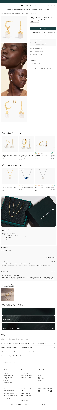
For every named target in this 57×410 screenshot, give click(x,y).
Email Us (40, 377)
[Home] (28, 5)
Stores (39, 375)
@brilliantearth (11, 286)
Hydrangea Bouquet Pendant (26, 187)
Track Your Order (24, 372)
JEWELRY (41, 9)
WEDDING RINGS (21, 9)
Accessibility (23, 398)
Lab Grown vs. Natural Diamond (10, 392)
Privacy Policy (34, 404)
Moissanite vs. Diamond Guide (10, 393)
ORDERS (23, 369)
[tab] (28, 311)
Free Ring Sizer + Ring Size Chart (10, 395)
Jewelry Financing (24, 392)
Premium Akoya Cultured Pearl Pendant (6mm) (42, 189)
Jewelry (5, 13)
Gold (16, 13)
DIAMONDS (28, 9)
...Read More (51, 278)
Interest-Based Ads (42, 404)
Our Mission (6, 373)
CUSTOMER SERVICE (25, 386)
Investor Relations (7, 398)
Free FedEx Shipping (8, 237)
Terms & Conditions (26, 404)
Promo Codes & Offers (26, 395)
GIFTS (45, 9)
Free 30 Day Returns (8, 239)
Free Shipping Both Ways (26, 375)
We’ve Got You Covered (26, 388)
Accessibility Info (24, 400)
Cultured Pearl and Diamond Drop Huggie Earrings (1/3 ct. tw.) (26, 157)
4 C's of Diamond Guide (8, 390)
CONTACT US (41, 369)
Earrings (9, 13)
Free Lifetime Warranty (26, 377)
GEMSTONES (35, 9)
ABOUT (48, 9)
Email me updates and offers (46, 388)
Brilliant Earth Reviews (8, 382)
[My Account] (49, 5)
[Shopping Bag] (54, 5)
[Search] (46, 5)
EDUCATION (6, 386)
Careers (5, 397)
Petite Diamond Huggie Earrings (41, 156)
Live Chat (40, 372)
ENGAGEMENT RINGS (12, 9)
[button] (43, 60)
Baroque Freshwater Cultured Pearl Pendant (9, 188)
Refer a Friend (24, 397)
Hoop (13, 13)
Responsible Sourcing (8, 375)
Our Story (5, 372)
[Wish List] (51, 5)
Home (2, 13)
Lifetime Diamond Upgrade (26, 393)
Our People (5, 380)
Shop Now (7, 294)
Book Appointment (42, 373)
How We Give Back (7, 378)
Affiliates (40, 380)
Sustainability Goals (7, 377)
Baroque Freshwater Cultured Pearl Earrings (9, 156)
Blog (4, 388)
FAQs (22, 390)
